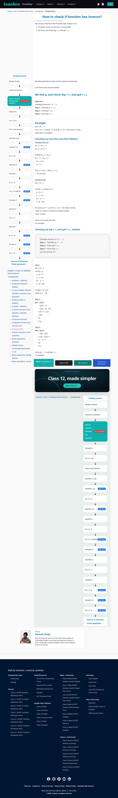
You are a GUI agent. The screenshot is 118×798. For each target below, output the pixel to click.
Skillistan (39, 692)
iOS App (13, 682)
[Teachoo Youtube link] (64, 779)
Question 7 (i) (19, 147)
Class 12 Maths (42, 721)
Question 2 (12, 209)
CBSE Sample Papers (95, 713)
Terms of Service (47, 786)
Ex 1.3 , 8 (19, 235)
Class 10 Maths (42, 706)
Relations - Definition (19, 280)
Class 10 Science (42, 710)
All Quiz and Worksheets (102, 363)
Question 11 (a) (14, 138)
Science (60, 4)
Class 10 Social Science (45, 717)
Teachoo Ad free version (44, 685)
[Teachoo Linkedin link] (69, 779)
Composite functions (19, 319)
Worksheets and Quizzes (45, 689)
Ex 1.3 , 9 (19, 253)
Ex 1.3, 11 (12, 156)
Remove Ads (64, 363)
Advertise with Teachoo (85, 786)
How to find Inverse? (15, 129)
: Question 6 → (43, 362)
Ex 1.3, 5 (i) (13, 120)
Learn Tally (92, 686)
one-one (59, 81)
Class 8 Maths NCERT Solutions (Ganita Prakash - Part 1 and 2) (71, 697)
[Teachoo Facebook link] (49, 779)
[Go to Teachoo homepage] (12, 4)
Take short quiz (83, 363)
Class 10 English (42, 714)
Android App (15, 678)
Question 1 (12, 173)
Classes (39, 4)
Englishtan (92, 703)
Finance (71, 4)
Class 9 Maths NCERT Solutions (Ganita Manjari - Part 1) (71, 707)
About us (27, 786)
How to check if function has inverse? (19, 101)
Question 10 (19, 165)
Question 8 (19, 244)
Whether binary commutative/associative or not (21, 348)
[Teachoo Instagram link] (54, 779)
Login (110, 4)
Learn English (93, 678)
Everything (27, 4)
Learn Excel (92, 682)
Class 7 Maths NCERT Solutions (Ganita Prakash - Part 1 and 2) (71, 688)
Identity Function (14, 81)
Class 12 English (42, 725)
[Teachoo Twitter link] (59, 779)
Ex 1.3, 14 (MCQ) (19, 191)
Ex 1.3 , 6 (12, 182)
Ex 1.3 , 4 (12, 218)
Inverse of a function (15, 90)
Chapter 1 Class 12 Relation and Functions (20, 11)
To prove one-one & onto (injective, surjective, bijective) (21, 313)
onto (67, 81)
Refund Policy (71, 786)
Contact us (36, 786)
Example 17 (19, 200)
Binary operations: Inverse (21, 361)
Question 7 (12, 226)
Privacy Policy (60, 786)
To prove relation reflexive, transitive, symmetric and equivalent (21, 293)
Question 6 (12, 112)
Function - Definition (19, 306)
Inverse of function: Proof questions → (19, 262)
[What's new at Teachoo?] (98, 4)
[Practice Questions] (103, 4)
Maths (49, 4)
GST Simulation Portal (44, 696)
